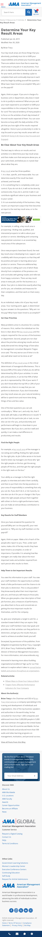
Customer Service (9, 829)
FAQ (3, 840)
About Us (6, 789)
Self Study (6, 876)
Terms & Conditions (10, 843)
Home (2, 20)
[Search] (28, 12)
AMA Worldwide (8, 792)
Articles (21, 20)
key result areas (26, 332)
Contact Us (6, 837)
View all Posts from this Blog (13, 742)
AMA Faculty (7, 799)
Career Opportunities (10, 805)
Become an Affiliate (10, 808)
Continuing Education (11, 872)
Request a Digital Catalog (12, 834)
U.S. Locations (8, 795)
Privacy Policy (17, 925)
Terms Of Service (15, 923)
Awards (5, 802)
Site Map (27, 925)
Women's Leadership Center (13, 866)
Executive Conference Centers (14, 869)
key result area (19, 449)
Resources (11, 20)
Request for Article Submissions (15, 879)
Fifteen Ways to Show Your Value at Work (22, 681)
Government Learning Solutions (15, 863)
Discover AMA (8, 785)
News (4, 812)
